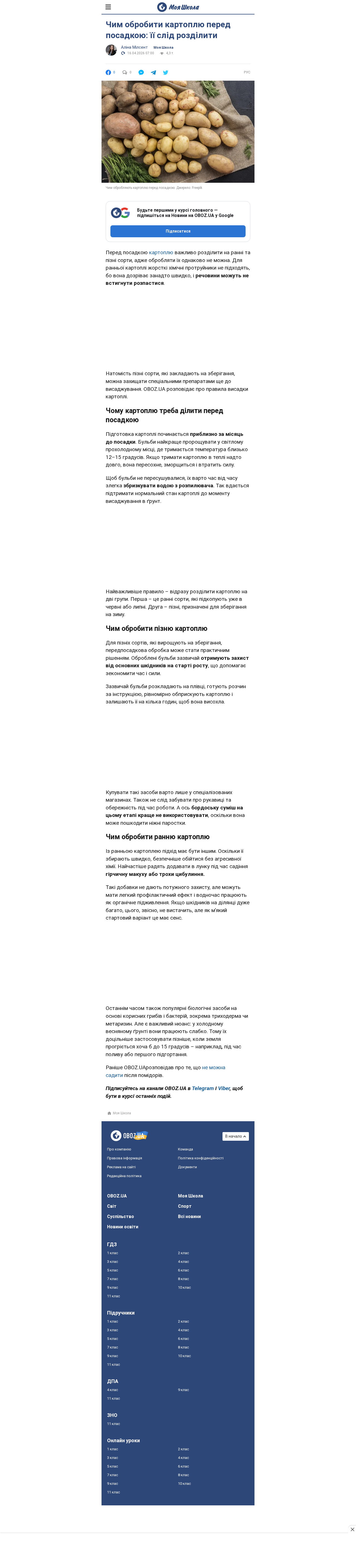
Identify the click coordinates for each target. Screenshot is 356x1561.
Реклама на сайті (121, 1167)
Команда (185, 1149)
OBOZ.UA (117, 1196)
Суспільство (120, 1216)
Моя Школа (163, 48)
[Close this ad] (352, 1529)
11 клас (113, 1296)
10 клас (184, 1287)
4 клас (183, 1261)
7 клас (112, 1279)
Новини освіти (122, 1226)
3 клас (112, 1261)
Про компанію (119, 1149)
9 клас (112, 1287)
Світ (112, 1206)
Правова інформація (124, 1158)
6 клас (183, 1270)
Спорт (185, 1206)
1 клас (112, 1253)
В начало (233, 1136)
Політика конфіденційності (201, 1158)
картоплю (161, 252)
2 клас (183, 1253)
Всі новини (189, 1216)
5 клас (112, 1270)
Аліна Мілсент (134, 47)
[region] (178, 327)
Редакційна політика (124, 1176)
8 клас (183, 1279)
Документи (187, 1167)
